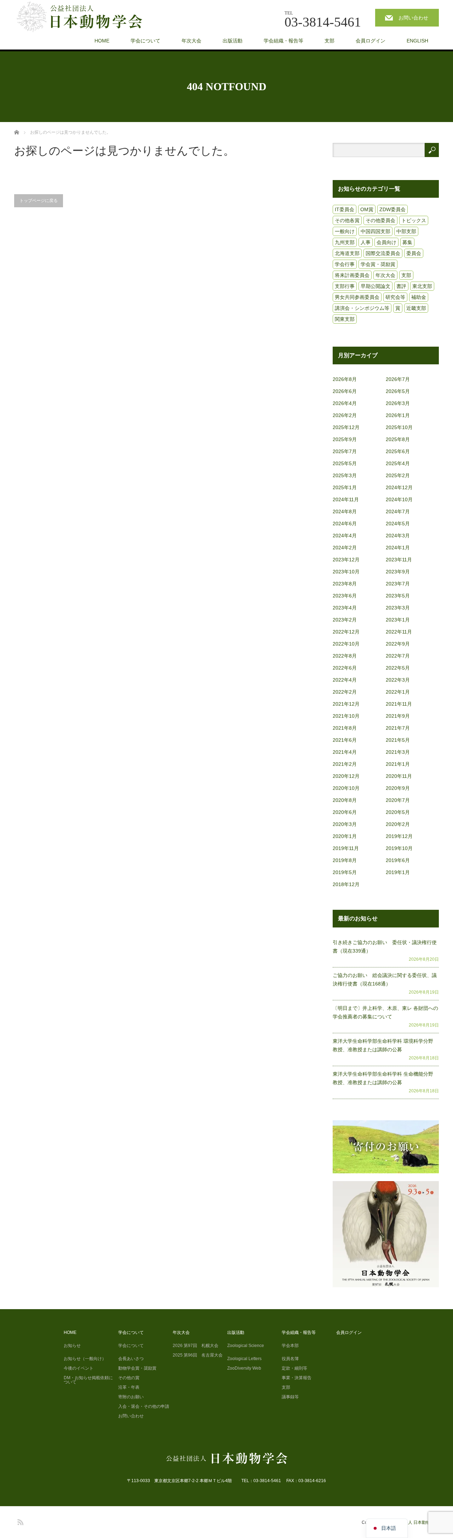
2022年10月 (346, 644)
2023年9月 (398, 571)
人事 (366, 242)
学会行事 (345, 264)
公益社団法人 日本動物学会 (413, 1522)
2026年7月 (398, 379)
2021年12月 (346, 704)
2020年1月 (345, 836)
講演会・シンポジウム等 (362, 308)
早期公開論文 (375, 286)
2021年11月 (399, 704)
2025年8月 (398, 439)
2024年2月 (345, 547)
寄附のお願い (131, 1397)
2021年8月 (345, 728)
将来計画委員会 (352, 275)
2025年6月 (398, 451)
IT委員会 (344, 209)
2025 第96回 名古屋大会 (198, 1355)
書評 (401, 286)
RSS (19, 1521)
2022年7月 (398, 656)
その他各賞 (347, 220)
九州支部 (345, 242)
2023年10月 (346, 571)
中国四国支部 (375, 231)
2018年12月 (346, 884)
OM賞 (366, 209)
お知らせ (72, 1345)
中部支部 (406, 231)
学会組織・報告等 (283, 41)
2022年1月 (398, 692)
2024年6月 (345, 523)
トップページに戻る (38, 200)
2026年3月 (398, 403)
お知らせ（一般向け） (85, 1359)
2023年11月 (399, 559)
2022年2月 (345, 692)
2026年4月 (345, 403)
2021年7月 (398, 728)
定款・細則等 (294, 1368)
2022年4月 (345, 680)
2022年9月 (398, 644)
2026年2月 (345, 415)
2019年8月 (345, 860)
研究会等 (395, 297)
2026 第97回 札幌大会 (195, 1345)
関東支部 (345, 319)
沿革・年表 (128, 1387)
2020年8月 (345, 800)
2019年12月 (399, 836)
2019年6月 (398, 860)
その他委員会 (380, 220)
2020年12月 (346, 776)
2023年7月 (398, 583)
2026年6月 (345, 391)
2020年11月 (399, 776)
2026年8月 (345, 379)
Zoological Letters (244, 1359)
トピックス (413, 220)
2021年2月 (345, 764)
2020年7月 (398, 800)
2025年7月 (345, 451)
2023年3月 (398, 608)
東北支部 (422, 286)
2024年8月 (345, 511)
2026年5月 (398, 391)
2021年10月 (346, 716)
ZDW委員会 (392, 209)
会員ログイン (370, 41)
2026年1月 (398, 415)
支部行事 (345, 286)
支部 (329, 41)
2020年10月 (346, 788)
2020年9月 (398, 788)
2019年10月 (399, 848)
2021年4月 (345, 752)
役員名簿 (290, 1359)
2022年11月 (399, 632)
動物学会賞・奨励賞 (137, 1368)
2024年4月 (345, 535)
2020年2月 (398, 824)
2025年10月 (399, 427)
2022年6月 (345, 668)
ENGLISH (417, 41)
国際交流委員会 (383, 253)
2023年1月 (398, 620)
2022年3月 (398, 680)
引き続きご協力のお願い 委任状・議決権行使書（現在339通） (385, 946)
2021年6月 (345, 740)
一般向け (345, 231)
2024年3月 (398, 535)
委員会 (413, 253)
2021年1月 (398, 764)
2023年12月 (346, 559)
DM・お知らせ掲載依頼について (88, 1380)
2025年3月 (345, 475)
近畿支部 (416, 308)
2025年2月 (398, 475)
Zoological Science (245, 1345)
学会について (145, 41)
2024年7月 (398, 511)
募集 (407, 242)
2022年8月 (345, 656)
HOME (101, 41)
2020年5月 (398, 812)
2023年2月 (345, 620)
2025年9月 (345, 439)
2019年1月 (398, 872)
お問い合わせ (413, 18)
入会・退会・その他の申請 (143, 1406)
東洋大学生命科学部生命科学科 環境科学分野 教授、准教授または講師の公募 (385, 1045)
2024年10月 (399, 499)
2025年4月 (398, 463)
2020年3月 (345, 824)
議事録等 (290, 1397)
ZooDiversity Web (244, 1368)
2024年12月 (399, 487)
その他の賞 (128, 1378)
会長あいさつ (131, 1359)
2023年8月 (345, 583)
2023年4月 (345, 608)
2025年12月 (346, 427)
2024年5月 (398, 523)
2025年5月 (345, 463)
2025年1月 (345, 487)
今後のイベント (78, 1368)
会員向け (386, 242)
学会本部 (290, 1345)
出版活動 (232, 41)
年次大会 (191, 41)
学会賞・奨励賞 (378, 264)
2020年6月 (345, 812)
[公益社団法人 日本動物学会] (85, 17)
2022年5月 (398, 668)
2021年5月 (398, 740)
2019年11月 (346, 848)
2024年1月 (398, 547)
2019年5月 (345, 872)
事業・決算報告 (296, 1378)
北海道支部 (347, 253)
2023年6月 (345, 596)
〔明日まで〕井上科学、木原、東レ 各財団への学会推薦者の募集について (385, 1012)
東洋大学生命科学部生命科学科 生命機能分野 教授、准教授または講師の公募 (385, 1078)
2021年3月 (398, 752)
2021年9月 (398, 716)
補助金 (418, 297)
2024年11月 (346, 499)
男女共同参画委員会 (357, 297)
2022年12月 (346, 632)
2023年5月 (398, 596)
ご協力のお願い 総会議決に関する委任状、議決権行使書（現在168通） (385, 979)
